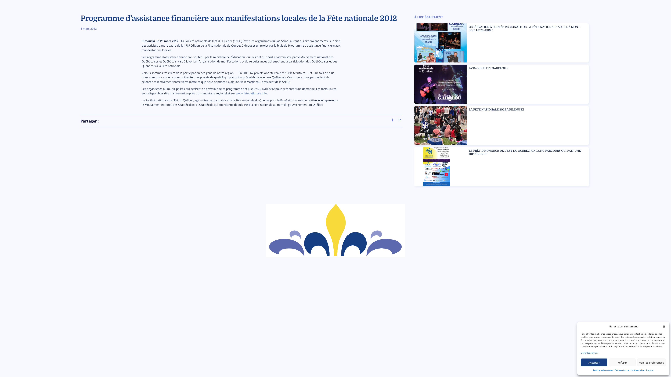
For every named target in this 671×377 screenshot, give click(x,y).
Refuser (622, 362)
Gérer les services (589, 352)
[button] (664, 326)
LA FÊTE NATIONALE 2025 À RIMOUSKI (496, 109)
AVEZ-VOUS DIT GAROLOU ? (488, 68)
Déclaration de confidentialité (629, 370)
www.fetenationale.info (251, 93)
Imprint (650, 370)
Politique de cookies (603, 370)
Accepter (594, 362)
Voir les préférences (651, 362)
